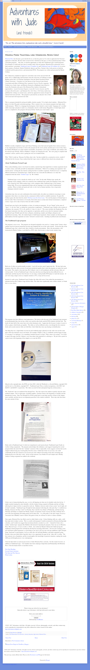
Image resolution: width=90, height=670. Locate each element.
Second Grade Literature (11, 551)
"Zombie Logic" (25, 174)
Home (5, 46)
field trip (73, 316)
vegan (72, 327)
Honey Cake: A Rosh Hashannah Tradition (81, 193)
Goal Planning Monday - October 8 (81, 200)
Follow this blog (77, 223)
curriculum (74, 314)
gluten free (74, 318)
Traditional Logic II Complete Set (50, 66)
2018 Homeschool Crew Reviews (16, 634)
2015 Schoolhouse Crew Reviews (46, 46)
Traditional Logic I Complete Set (30, 66)
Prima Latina (8, 555)
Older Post (64, 638)
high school (36, 634)
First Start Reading (10, 549)
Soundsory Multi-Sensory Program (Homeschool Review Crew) (81, 166)
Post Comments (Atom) (18, 641)
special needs (74, 324)
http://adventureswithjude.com (13, 629)
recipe (72, 322)
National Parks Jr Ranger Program (77, 307)
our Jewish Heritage (76, 320)
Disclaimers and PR (35, 655)
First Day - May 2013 (80, 172)
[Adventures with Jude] (78, 145)
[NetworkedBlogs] (77, 222)
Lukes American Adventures (78, 303)
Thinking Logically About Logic (36, 198)
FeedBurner (40, 619)
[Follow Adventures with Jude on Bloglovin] (75, 64)
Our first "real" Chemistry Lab (80, 179)
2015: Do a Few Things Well (80, 186)
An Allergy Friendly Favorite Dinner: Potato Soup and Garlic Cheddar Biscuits (78, 158)
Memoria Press (9, 59)
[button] (73, 110)
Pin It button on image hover (9, 664)
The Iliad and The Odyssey (12, 553)
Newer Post (8, 638)
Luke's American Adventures (20, 46)
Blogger (48, 660)
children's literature (76, 312)
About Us (10, 46)
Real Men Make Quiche (32, 46)
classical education (29, 634)
